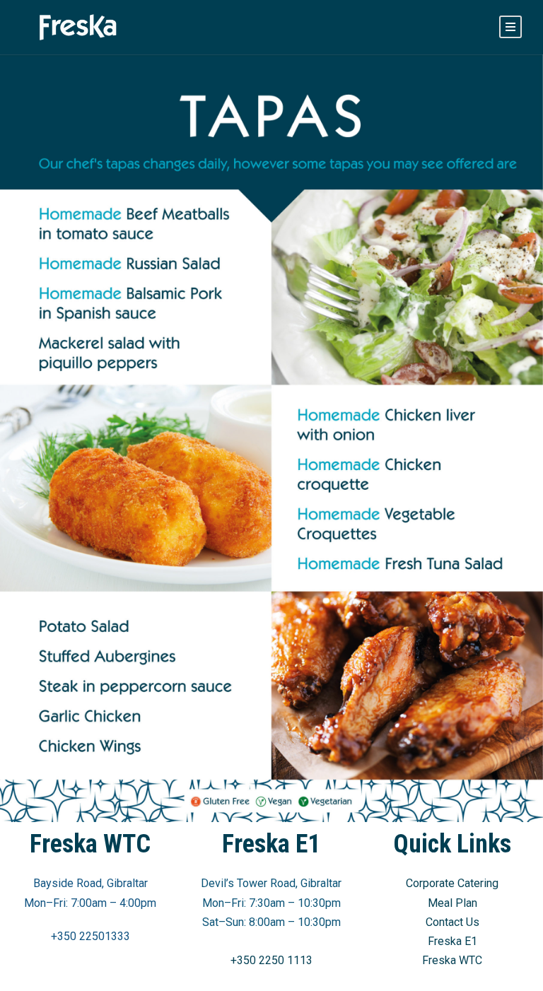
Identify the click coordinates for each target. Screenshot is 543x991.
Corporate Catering (452, 883)
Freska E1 (452, 941)
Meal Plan (452, 903)
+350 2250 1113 (271, 960)
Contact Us (452, 922)
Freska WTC (452, 960)
